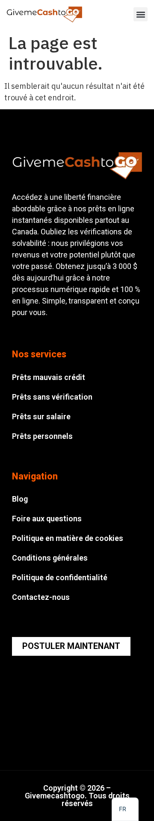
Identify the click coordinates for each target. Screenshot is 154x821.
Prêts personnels (42, 436)
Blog (20, 498)
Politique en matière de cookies (67, 538)
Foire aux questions (47, 518)
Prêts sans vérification (52, 396)
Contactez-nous (41, 597)
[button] (140, 14)
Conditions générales (50, 557)
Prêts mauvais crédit (48, 377)
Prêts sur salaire (41, 416)
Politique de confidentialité (59, 577)
